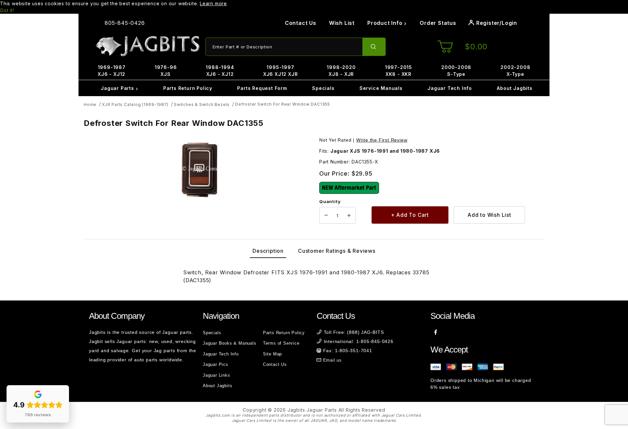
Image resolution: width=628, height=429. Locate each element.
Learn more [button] (213, 3)
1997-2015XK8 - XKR (398, 70)
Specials (323, 88)
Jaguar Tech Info (449, 88)
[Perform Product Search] (373, 47)
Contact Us (300, 23)
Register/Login (496, 23)
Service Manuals (381, 88)
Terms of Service (281, 343)
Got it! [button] (7, 10)
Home (90, 104)
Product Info (385, 23)
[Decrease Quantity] (326, 215)
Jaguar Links (216, 375)
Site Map (272, 354)
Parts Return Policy (187, 88)
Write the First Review (382, 140)
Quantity (329, 201)
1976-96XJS (166, 70)
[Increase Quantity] (349, 215)
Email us (332, 360)
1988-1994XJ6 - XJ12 (220, 70)
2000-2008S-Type (456, 70)
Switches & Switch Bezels (202, 104)
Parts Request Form (262, 88)
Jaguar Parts (118, 88)
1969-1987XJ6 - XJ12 (112, 70)
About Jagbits (514, 88)
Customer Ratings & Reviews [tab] (336, 251)
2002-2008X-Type (515, 70)
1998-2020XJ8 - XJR (341, 70)
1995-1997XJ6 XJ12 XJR (280, 70)
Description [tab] (268, 251)
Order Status (438, 23)
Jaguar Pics (215, 364)
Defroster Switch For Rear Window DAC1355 (282, 104)
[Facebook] (435, 332)
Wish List (342, 23)
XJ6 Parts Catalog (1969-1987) (135, 104)
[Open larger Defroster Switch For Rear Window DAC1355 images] (199, 169)
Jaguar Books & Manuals (229, 343)
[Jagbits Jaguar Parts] (147, 46)
